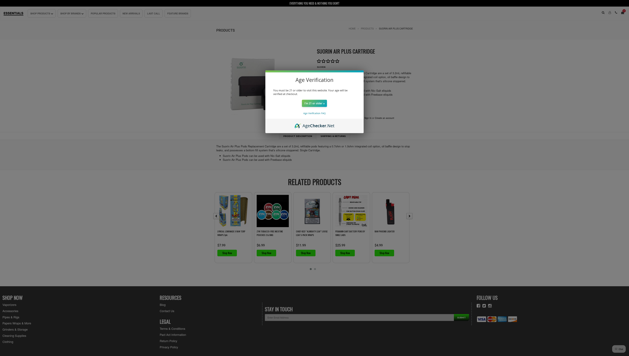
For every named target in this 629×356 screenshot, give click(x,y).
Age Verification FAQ (314, 113)
